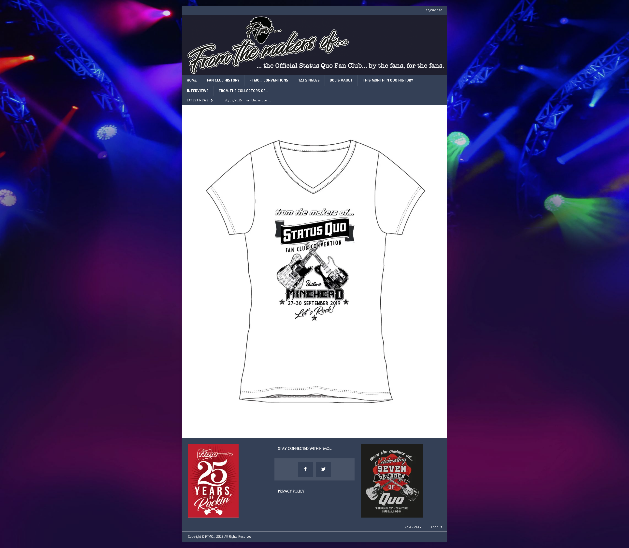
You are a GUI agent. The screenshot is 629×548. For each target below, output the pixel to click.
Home (192, 80)
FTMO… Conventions (268, 80)
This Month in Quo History (388, 80)
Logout (436, 527)
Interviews (198, 91)
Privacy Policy (291, 491)
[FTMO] (314, 72)
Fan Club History (223, 80)
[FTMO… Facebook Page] (305, 469)
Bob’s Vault (341, 80)
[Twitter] (323, 469)
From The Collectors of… (243, 91)
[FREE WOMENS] (314, 424)
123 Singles (309, 80)
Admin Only (413, 527)
